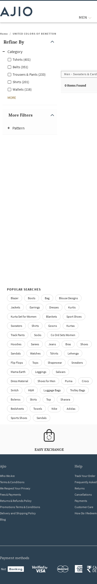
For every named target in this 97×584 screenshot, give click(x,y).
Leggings (40, 372)
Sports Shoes (19, 418)
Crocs (85, 381)
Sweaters (16, 326)
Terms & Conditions (12, 482)
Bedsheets (17, 408)
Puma (68, 381)
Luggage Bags (52, 390)
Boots (31, 298)
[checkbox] (29, 59)
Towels (37, 408)
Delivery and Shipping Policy (18, 513)
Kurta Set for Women (24, 316)
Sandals (16, 353)
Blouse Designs (68, 298)
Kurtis (72, 307)
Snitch (15, 390)
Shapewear (55, 362)
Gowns (52, 326)
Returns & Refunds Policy (16, 501)
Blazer (14, 298)
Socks (37, 335)
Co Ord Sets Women (63, 335)
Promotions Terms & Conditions (20, 507)
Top (48, 399)
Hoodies (16, 344)
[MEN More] (90, 17)
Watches (35, 353)
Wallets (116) (22, 89)
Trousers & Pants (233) (29, 74)
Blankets (51, 316)
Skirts (33, 399)
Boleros (15, 399)
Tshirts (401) (22, 59)
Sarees (35, 344)
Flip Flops (17, 362)
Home (4, 33)
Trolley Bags (77, 390)
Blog (3, 519)
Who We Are (7, 476)
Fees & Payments (10, 494)
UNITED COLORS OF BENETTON (34, 33)
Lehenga (73, 353)
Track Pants (18, 335)
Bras (68, 344)
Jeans (52, 344)
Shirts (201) (21, 82)
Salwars (60, 372)
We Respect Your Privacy (15, 488)
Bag (47, 298)
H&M (31, 390)
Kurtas (70, 326)
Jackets (15, 307)
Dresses (54, 307)
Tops (35, 362)
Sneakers (77, 362)
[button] (29, 42)
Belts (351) (20, 67)
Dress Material (19, 381)
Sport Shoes (74, 316)
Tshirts (54, 353)
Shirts (35, 326)
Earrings (35, 307)
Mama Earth (18, 372)
